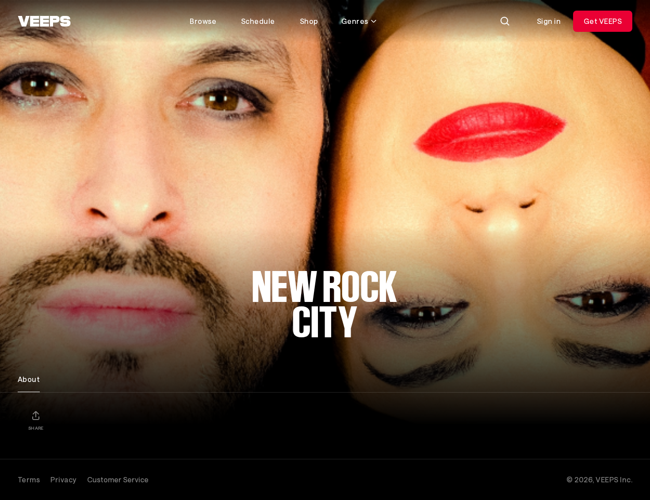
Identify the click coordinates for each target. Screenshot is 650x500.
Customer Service (118, 479)
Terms (29, 479)
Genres (354, 21)
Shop (309, 21)
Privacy (63, 479)
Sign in (549, 21)
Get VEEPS (603, 21)
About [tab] (29, 379)
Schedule (258, 21)
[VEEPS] (44, 21)
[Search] (505, 21)
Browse (203, 21)
